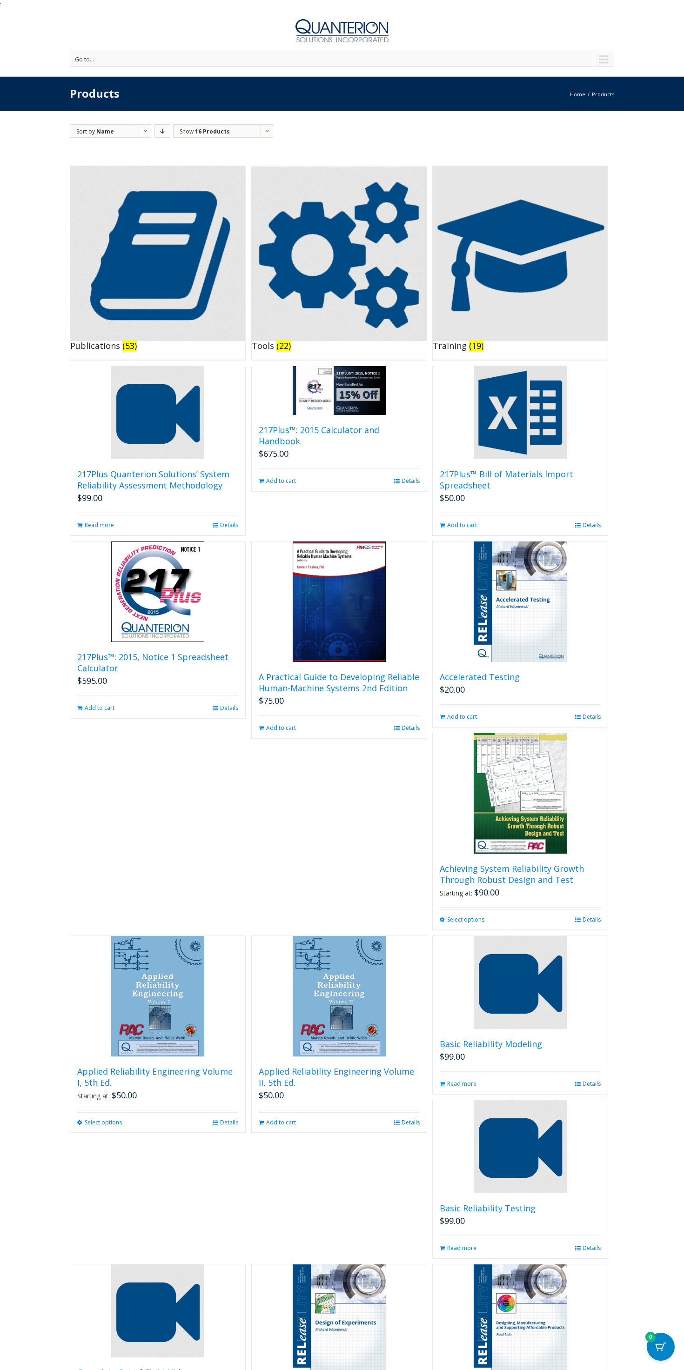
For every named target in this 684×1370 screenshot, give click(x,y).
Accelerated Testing (480, 676)
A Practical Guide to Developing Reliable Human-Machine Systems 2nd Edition (339, 682)
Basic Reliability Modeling (491, 1043)
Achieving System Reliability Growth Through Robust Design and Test (512, 874)
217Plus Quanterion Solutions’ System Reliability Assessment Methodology (153, 479)
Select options (465, 919)
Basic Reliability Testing (488, 1208)
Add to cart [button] (281, 481)
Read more (99, 525)
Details (229, 525)
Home (577, 94)
